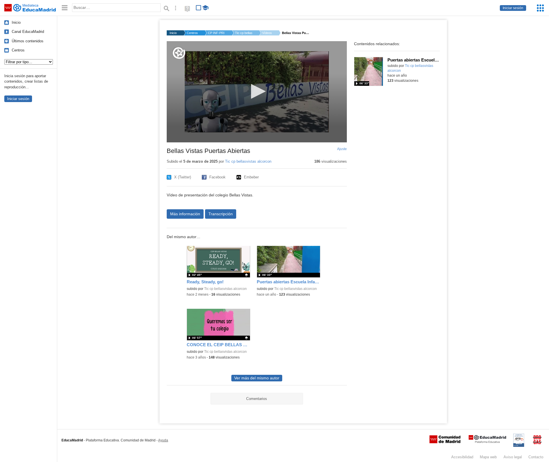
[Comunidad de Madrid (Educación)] (445, 442)
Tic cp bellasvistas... (243, 33)
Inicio (16, 22)
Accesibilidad (462, 457)
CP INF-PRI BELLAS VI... (216, 33)
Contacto (535, 457)
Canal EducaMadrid (28, 31)
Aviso (513, 457)
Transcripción (220, 214)
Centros (18, 50)
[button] (257, 91)
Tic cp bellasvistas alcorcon (248, 161)
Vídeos (267, 33)
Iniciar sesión (513, 8)
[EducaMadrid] (487, 442)
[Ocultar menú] (64, 7)
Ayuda (163, 440)
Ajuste (342, 149)
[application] (257, 91)
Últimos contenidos (27, 41)
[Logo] (179, 53)
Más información (185, 214)
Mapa (488, 457)
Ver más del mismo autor (256, 378)
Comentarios (256, 399)
